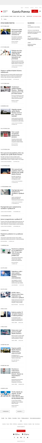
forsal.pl (31, 7)
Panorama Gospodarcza (21, 426)
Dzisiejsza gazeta (5, 12)
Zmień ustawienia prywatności (35, 418)
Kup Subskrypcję (35, 11)
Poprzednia (6, 411)
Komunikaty (14, 418)
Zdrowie (29, 42)
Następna (19, 411)
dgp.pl (22, 7)
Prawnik (29, 36)
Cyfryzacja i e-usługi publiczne (33, 30)
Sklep (40, 7)
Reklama (9, 418)
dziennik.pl (27, 7)
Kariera (19, 418)
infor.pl (36, 7)
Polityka (29, 25)
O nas (6, 418)
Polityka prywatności (25, 418)
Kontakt (2, 418)
